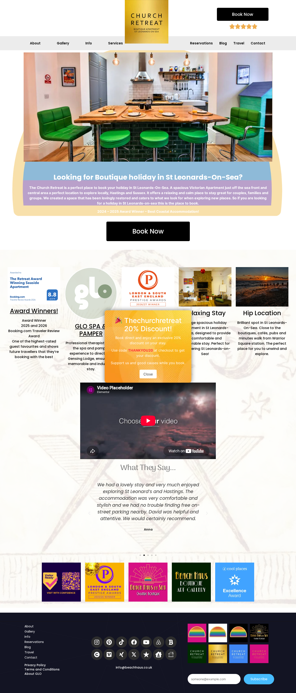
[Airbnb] (158, 642)
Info (88, 43)
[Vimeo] (109, 654)
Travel (238, 43)
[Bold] (171, 642)
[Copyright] (96, 654)
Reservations (201, 43)
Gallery (63, 43)
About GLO (33, 674)
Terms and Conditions (42, 669)
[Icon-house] (171, 654)
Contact (258, 43)
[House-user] (158, 654)
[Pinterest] (109, 642)
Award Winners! (34, 311)
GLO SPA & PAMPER (91, 330)
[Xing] (121, 654)
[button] (242, 14)
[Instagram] (96, 642)
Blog (223, 43)
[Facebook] (134, 642)
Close (148, 374)
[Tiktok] (121, 642)
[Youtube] (146, 642)
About (35, 43)
